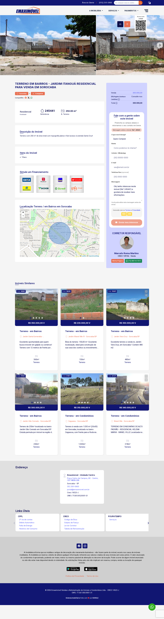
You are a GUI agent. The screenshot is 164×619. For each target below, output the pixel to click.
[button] (149, 2)
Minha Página (117, 261)
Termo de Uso (92, 576)
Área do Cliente (88, 3)
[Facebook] (79, 546)
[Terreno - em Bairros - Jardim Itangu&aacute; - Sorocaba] (27, 11)
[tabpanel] (82, 45)
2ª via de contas (25, 520)
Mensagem (115, 182)
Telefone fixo (120, 172)
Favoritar (23, 93)
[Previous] (18, 304)
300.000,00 (137, 93)
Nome (113, 143)
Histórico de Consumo (28, 529)
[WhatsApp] (152, 607)
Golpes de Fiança (71, 523)
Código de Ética (70, 520)
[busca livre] (141, 3)
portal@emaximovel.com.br (78, 489)
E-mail (113, 163)
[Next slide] (160, 45)
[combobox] (126, 138)
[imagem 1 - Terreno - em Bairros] (36, 304)
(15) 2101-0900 (73, 486)
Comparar (39, 93)
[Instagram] (85, 546)
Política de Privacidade (75, 576)
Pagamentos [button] (131, 11)
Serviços (113, 520)
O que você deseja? (118, 135)
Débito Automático (26, 523)
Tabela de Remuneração (74, 529)
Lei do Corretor (70, 526)
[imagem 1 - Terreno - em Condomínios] (82, 389)
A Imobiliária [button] (95, 11)
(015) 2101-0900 (105, 3)
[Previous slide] (4, 45)
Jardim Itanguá (63, 83)
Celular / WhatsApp (118, 153)
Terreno (22, 83)
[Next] (54, 304)
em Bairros (39, 83)
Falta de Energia (25, 526)
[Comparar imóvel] (55, 295)
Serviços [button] (113, 11)
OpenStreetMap (94, 256)
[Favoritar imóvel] (55, 291)
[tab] (120, 24)
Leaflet (83, 256)
